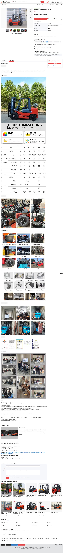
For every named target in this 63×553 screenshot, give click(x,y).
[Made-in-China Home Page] (5, 2)
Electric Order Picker (31, 452)
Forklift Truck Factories (20, 538)
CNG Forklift (9, 534)
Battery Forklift (4, 534)
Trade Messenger (14, 544)
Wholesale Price (36, 547)
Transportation (5, 6)
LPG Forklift (48, 524)
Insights (49, 547)
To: (5, 468)
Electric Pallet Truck (25, 452)
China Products (18, 547)
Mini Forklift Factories (28, 538)
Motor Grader (48, 522)
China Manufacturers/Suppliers (24, 547)
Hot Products (14, 547)
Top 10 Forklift (10, 540)
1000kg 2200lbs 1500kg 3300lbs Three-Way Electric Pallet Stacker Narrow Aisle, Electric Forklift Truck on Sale (6, 496)
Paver (17, 522)
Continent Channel (41, 547)
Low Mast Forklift (40, 538)
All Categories (4, 4)
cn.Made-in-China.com (39, 548)
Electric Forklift (14, 452)
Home (1, 6)
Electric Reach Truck (6, 453)
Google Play (8, 544)
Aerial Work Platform (34, 522)
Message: (4, 470)
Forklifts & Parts (10, 6)
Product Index (46, 547)
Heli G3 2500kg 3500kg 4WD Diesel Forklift (31, 512)
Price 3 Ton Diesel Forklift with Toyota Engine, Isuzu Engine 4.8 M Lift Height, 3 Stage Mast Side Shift (18, 513)
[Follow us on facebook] (55, 544)
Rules (61, 4)
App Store (3, 544)
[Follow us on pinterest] (60, 544)
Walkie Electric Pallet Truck (41, 512)
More (1, 542)
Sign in (61, 2)
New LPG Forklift (46, 538)
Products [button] (14, 1)
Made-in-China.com (28, 548)
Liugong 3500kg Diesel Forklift (42, 495)
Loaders (33, 524)
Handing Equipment (34, 525)
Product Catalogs (13, 520)
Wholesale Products (31, 547)
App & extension (52, 4)
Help (46, 4)
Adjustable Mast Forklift (54, 538)
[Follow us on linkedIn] (61, 544)
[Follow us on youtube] (59, 544)
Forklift (14, 6)
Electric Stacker (19, 452)
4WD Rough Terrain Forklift (54, 512)
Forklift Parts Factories (13, 538)
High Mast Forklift (4, 540)
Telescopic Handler (49, 525)
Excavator (17, 524)
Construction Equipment (4, 522)
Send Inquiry (41, 18)
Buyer (42, 4)
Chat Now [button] (55, 18)
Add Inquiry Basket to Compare (17, 33)
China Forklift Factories (5, 538)
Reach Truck (11, 453)
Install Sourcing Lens (22, 544)
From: (5, 466)
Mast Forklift (34, 538)
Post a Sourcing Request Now (24, 477)
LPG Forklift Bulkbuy (22, 540)
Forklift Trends (16, 540)
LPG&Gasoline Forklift (37, 452)
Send (7, 477)
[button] (40, 1)
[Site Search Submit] (42, 2)
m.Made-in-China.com (33, 548)
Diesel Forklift (10, 452)
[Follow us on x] (56, 544)
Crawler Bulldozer (3, 524)
